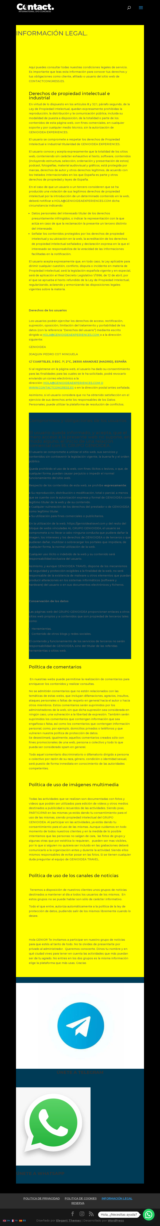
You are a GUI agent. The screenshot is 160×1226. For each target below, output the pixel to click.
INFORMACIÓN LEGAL (117, 1198)
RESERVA (77, 1203)
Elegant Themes (68, 1220)
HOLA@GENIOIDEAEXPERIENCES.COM (71, 335)
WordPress (116, 1220)
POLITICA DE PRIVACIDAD (41, 1198)
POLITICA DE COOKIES (81, 1198)
